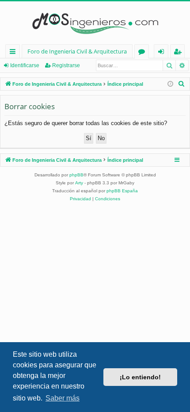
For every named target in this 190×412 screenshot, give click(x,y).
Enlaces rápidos (14, 52)
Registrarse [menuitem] (179, 52)
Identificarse (24, 65)
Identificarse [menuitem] (163, 52)
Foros (143, 52)
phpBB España (122, 190)
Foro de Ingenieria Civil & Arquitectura (77, 51)
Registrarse (66, 65)
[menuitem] (182, 84)
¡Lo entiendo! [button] (140, 377)
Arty (79, 182)
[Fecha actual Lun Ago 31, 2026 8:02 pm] (170, 84)
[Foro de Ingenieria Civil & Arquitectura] (95, 22)
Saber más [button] (63, 398)
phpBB (76, 174)
